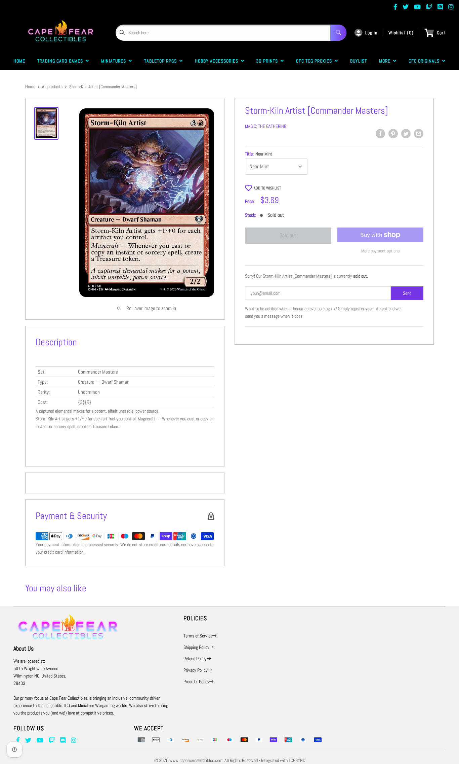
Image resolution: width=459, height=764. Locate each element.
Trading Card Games (61, 61)
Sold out (288, 235)
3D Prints (268, 61)
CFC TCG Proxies (315, 61)
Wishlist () (401, 33)
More (386, 61)
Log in (371, 33)
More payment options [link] (380, 251)
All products (52, 86)
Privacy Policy (195, 670)
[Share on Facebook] (380, 133)
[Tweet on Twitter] (406, 133)
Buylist (358, 61)
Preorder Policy (196, 682)
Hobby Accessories (218, 61)
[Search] (338, 33)
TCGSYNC (297, 760)
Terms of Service (197, 636)
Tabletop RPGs (161, 61)
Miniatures (115, 61)
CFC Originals (425, 61)
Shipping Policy (196, 647)
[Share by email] (418, 133)
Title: (258, 153)
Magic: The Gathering (265, 126)
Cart (441, 33)
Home (19, 61)
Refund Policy (195, 659)
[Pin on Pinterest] (393, 133)
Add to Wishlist (267, 188)
